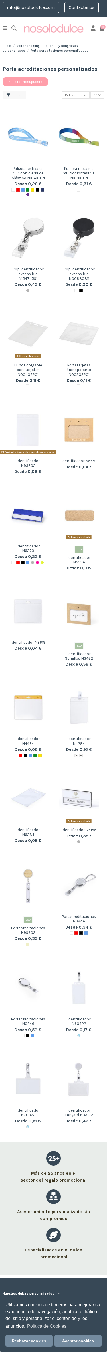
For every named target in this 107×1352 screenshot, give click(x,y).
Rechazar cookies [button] (29, 1341)
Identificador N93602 (28, 463)
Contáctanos (81, 7)
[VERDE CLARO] (42, 562)
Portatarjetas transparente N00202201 (79, 370)
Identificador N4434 (28, 740)
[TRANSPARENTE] (78, 1035)
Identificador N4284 (78, 740)
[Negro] (23, 562)
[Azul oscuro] (42, 190)
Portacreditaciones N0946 (28, 1021)
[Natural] (27, 944)
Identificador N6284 (28, 832)
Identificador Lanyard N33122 (79, 1112)
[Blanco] (13, 190)
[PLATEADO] (27, 290)
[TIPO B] (81, 755)
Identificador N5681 (78, 460)
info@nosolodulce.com (31, 7)
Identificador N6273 (28, 548)
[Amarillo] (32, 190)
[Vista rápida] (28, 161)
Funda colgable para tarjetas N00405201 (28, 370)
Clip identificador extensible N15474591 (28, 274)
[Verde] (27, 190)
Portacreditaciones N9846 (79, 918)
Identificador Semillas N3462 (79, 656)
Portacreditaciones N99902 (28, 930)
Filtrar (17, 95)
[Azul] (23, 190)
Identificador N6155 (79, 829)
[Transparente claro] (27, 386)
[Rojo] (18, 190)
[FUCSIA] (37, 562)
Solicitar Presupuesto (25, 82)
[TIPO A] (76, 755)
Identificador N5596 (78, 559)
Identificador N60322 (78, 1021)
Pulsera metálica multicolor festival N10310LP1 (79, 173)
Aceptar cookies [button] (78, 1341)
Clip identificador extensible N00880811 (79, 274)
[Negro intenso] (37, 190)
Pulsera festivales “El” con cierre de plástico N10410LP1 (28, 173)
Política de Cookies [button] (46, 1326)
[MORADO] (27, 194)
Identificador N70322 (28, 1112)
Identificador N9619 (28, 642)
